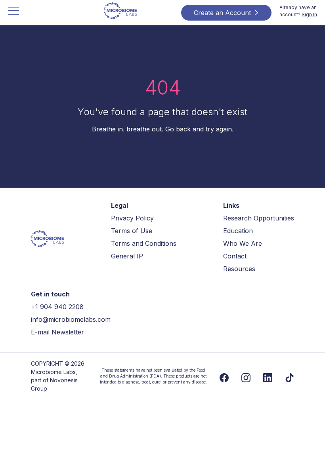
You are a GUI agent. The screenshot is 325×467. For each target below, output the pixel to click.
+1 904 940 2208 (57, 307)
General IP (127, 256)
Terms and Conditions (143, 243)
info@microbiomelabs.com (71, 319)
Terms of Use (131, 231)
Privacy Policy (132, 218)
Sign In (309, 14)
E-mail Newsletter (57, 332)
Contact (235, 256)
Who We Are (242, 243)
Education (238, 231)
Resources (239, 269)
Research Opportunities (258, 218)
